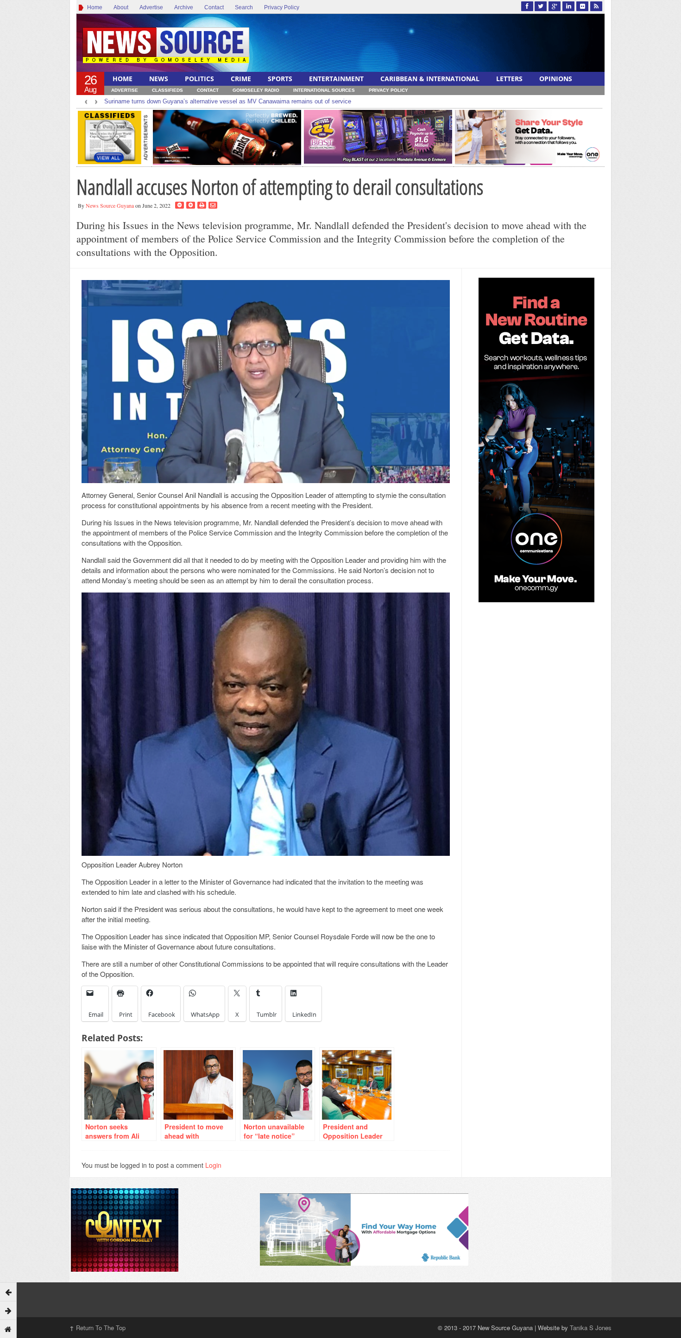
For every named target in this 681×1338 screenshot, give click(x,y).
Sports (280, 78)
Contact (214, 7)
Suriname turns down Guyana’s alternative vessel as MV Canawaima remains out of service (227, 101)
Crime (241, 78)
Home (93, 7)
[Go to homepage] (8, 1328)
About (121, 7)
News (158, 78)
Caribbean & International (429, 78)
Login (213, 1165)
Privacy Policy (281, 7)
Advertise (151, 7)
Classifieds (167, 90)
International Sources (324, 90)
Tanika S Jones (591, 1327)
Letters (509, 78)
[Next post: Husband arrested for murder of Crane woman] (8, 1310)
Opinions (555, 78)
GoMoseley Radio (256, 90)
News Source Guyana (110, 205)
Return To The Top (97, 1327)
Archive (183, 7)
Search (244, 7)
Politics (199, 78)
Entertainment (336, 78)
